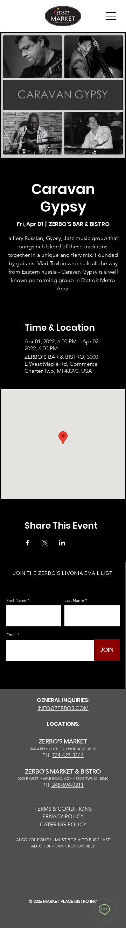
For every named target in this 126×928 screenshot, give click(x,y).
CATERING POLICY (63, 824)
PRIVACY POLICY (63, 816)
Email (11, 635)
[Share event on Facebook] (27, 542)
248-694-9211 (67, 785)
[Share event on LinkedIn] (62, 542)
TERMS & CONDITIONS (63, 808)
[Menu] (111, 16)
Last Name (74, 600)
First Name (16, 600)
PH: (46, 785)
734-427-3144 (68, 755)
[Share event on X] (45, 542)
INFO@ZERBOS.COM (63, 708)
